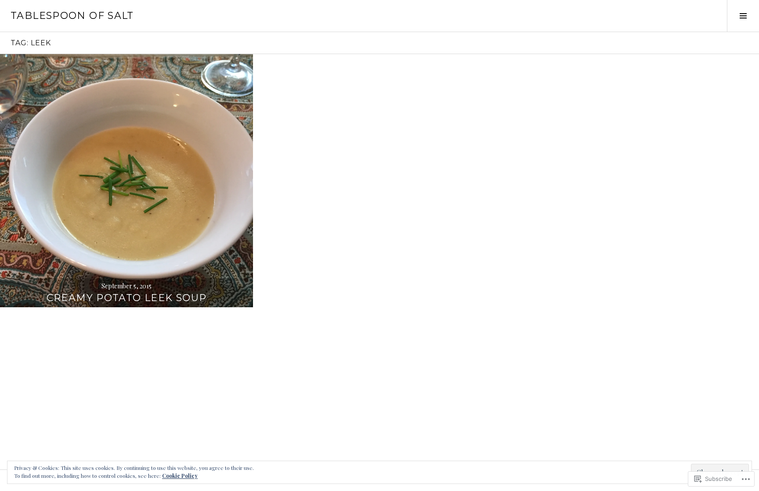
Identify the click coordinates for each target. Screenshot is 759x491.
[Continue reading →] (126, 180)
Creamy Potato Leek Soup (127, 298)
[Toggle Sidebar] (743, 16)
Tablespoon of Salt (72, 16)
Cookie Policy (180, 475)
